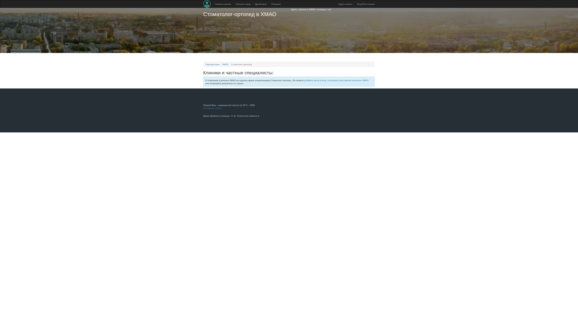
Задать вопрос (345, 3)
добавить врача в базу (315, 80)
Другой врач (261, 3)
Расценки (276, 3)
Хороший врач (212, 64)
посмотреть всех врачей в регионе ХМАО (347, 80)
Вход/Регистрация (366, 3)
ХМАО (268, 14)
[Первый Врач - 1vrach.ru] (207, 4)
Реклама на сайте (212, 108)
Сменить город (243, 3)
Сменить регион (223, 3)
